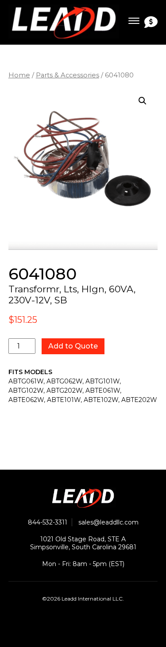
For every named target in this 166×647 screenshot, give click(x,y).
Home (19, 75)
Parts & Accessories (67, 75)
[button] (143, 101)
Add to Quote (73, 346)
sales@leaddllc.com (108, 522)
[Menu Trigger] (134, 21)
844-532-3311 (47, 522)
